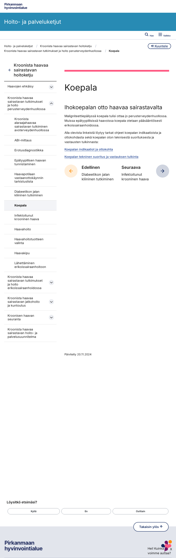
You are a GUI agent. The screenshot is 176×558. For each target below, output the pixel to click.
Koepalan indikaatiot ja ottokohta (88, 149)
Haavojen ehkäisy (21, 86)
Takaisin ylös (149, 527)
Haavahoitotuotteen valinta (28, 241)
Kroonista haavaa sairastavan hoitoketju (66, 46)
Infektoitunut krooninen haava (26, 217)
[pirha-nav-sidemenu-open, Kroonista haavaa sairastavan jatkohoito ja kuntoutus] (51, 301)
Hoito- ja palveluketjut (32, 21)
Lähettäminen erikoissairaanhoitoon (30, 265)
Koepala (20, 205)
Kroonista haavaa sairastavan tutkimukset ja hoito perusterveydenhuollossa (52, 51)
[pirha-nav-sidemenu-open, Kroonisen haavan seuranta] (51, 317)
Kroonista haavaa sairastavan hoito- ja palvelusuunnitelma (22, 333)
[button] (34, 511)
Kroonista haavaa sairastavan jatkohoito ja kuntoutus (24, 301)
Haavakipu (22, 253)
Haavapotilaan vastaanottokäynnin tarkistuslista (28, 177)
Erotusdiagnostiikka (28, 150)
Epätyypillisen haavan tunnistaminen (30, 162)
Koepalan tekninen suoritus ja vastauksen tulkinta (101, 157)
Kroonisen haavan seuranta (21, 317)
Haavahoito (22, 229)
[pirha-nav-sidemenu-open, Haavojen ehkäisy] (51, 87)
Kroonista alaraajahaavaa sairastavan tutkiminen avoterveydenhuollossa (31, 124)
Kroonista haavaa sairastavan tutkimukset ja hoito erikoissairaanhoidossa (25, 282)
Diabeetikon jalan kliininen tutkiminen (28, 193)
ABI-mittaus (23, 140)
